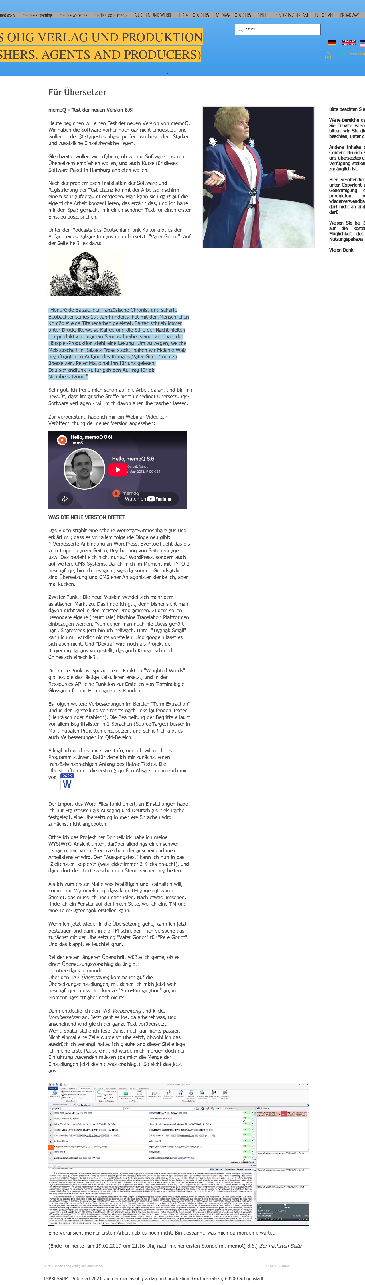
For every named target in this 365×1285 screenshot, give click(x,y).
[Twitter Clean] (306, 1266)
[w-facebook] (297, 1266)
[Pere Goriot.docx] (67, 783)
